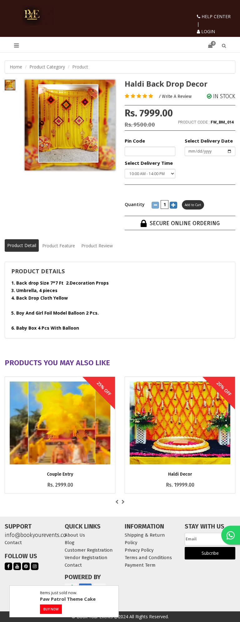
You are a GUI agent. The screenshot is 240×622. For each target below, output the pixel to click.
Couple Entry (60, 474)
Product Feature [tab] (58, 246)
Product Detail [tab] (21, 245)
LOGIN (207, 31)
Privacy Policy (139, 550)
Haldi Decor (180, 474)
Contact (13, 542)
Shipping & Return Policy (145, 538)
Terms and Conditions (148, 557)
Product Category (47, 67)
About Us (75, 535)
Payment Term (140, 565)
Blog (69, 542)
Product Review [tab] (97, 246)
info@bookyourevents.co (30, 535)
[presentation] (116, 502)
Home (16, 67)
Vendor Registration (86, 557)
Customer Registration (89, 550)
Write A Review (177, 96)
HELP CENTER (215, 16)
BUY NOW (50, 609)
